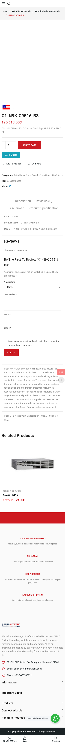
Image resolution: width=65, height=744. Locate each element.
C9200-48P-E (10, 494)
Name (7, 314)
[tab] (23, 201)
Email (7, 328)
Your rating (9, 282)
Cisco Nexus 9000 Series (51, 175)
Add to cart (29, 145)
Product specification (44, 208)
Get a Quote (11, 155)
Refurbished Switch (12, 491)
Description (23, 201)
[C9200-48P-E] (32, 464)
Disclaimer (16, 208)
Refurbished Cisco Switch (26, 175)
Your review (10, 294)
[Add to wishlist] (59, 445)
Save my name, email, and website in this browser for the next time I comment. (33, 343)
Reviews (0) (44, 201)
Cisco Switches (13, 181)
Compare (36, 163)
